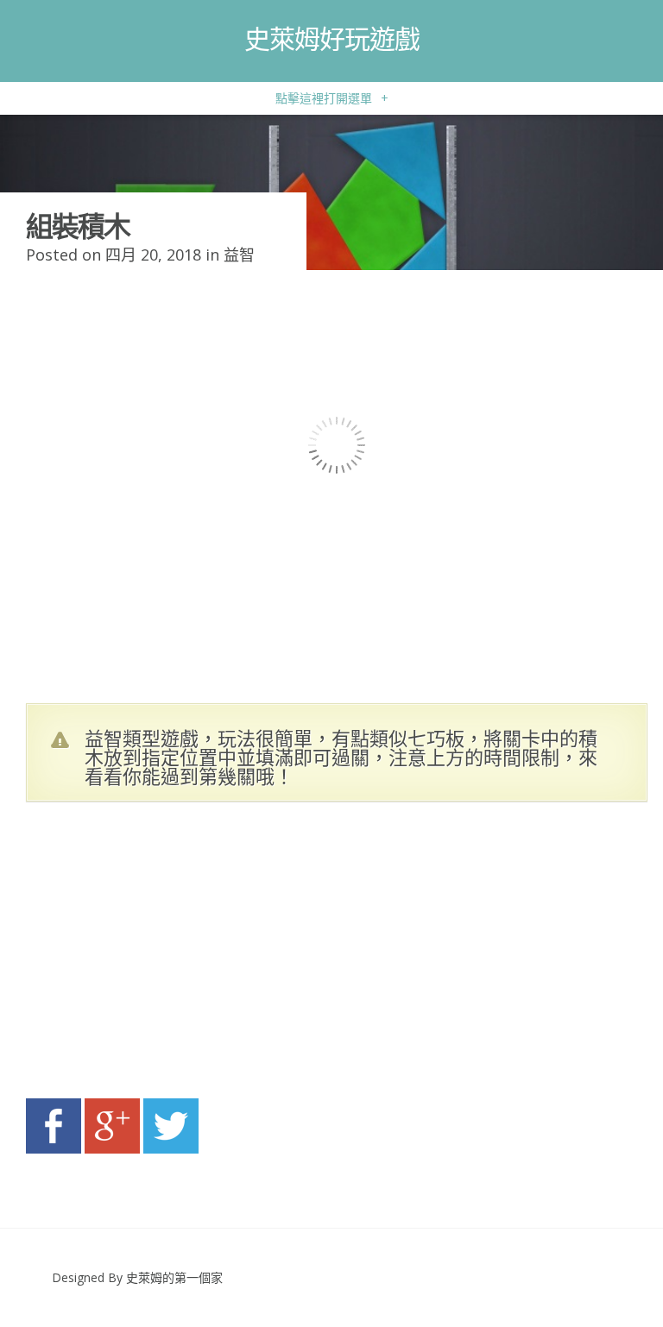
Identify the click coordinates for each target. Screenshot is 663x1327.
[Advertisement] (190, 955)
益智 (239, 254)
